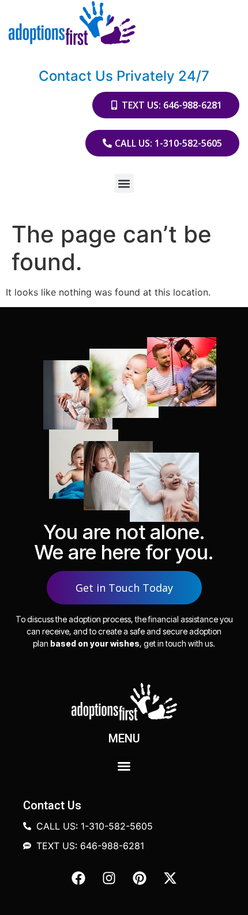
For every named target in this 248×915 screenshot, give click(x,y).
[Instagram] (109, 878)
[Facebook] (78, 878)
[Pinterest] (139, 878)
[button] (124, 183)
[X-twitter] (170, 878)
